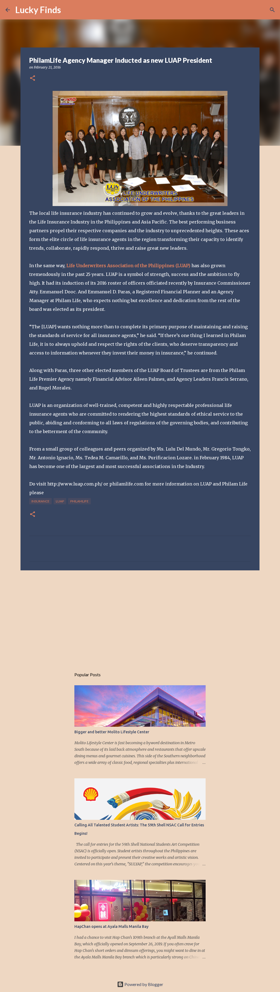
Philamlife (79, 501)
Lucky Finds (38, 9)
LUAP (60, 501)
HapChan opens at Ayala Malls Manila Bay (111, 926)
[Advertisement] (140, 617)
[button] (32, 78)
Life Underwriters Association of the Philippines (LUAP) (128, 265)
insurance (40, 501)
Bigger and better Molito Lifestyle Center (111, 732)
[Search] (68, 9)
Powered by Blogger (143, 984)
